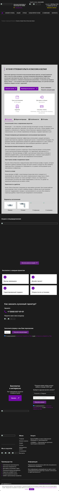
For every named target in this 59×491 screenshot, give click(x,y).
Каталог (13, 20)
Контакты (55, 13)
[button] (29, 263)
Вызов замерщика (46, 87)
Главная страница (5, 20)
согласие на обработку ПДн (44, 336)
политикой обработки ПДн (24, 336)
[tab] (8, 119)
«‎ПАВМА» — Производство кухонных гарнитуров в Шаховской (41, 443)
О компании (46, 13)
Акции (18, 13)
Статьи (25, 13)
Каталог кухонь (9, 13)
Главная (21, 438)
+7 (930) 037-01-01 (51, 6)
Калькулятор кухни (34, 13)
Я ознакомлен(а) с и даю (29, 336)
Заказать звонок (51, 7)
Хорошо (31, 489)
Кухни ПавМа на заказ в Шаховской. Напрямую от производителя (41, 439)
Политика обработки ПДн (45, 483)
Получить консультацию (48, 89)
